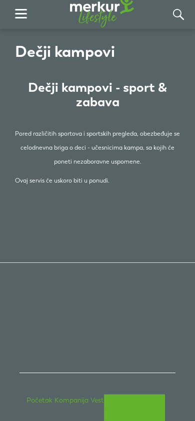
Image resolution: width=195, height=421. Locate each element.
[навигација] (21, 14)
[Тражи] (178, 14)
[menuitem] (38, 400)
